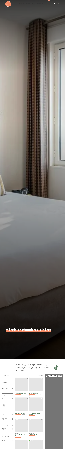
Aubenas (4, 406)
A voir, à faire (38, 3)
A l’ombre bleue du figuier (21, 393)
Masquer (60, 375)
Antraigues (4, 405)
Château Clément (33, 434)
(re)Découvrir (21, 3)
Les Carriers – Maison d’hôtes (20, 435)
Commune (3, 402)
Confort (3, 395)
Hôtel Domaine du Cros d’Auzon (34, 414)
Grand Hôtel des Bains (20, 413)
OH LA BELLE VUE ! (34, 393)
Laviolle (4, 407)
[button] (48, 0)
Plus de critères (5, 424)
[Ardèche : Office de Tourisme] (8, 4)
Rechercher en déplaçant (53, 375)
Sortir (43, 3)
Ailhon (4, 404)
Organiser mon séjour (30, 3)
